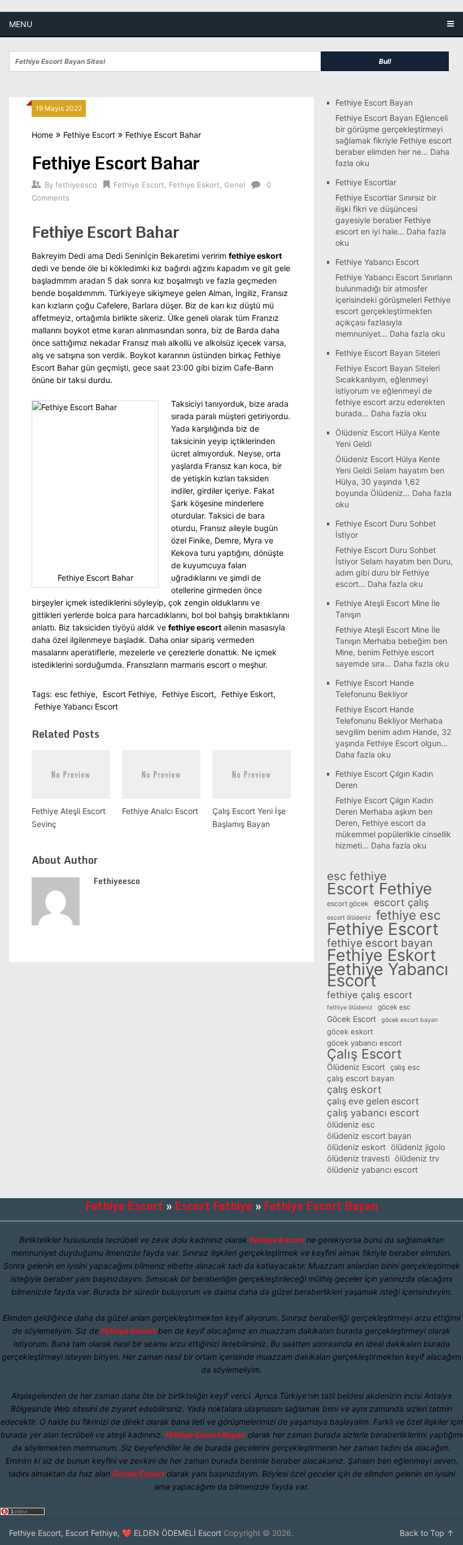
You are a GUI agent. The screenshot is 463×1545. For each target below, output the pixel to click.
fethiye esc (408, 915)
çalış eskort (354, 1089)
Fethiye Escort (89, 135)
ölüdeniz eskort (356, 1147)
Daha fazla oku (417, 333)
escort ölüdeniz (349, 917)
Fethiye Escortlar (365, 182)
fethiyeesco (76, 184)
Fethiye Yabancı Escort (76, 706)
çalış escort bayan (360, 1078)
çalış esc (405, 1067)
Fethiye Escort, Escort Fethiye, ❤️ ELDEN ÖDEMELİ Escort (115, 1533)
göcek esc (394, 1007)
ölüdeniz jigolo (418, 1147)
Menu (20, 24)
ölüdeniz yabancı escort (372, 1170)
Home (42, 135)
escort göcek (348, 903)
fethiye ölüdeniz (350, 1007)
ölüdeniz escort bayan (369, 1136)
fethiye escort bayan (380, 943)
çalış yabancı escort (373, 1113)
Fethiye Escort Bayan (374, 102)
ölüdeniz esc (351, 1125)
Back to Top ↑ (427, 1533)
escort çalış (401, 902)
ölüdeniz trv (417, 1159)
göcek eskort (350, 1031)
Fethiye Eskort (194, 184)
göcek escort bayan (409, 1020)
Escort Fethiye (129, 694)
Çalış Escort (364, 1054)
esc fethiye (75, 694)
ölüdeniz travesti (358, 1159)
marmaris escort (200, 664)
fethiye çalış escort (369, 994)
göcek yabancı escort (364, 1042)
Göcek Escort (351, 1019)
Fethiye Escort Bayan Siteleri (387, 353)
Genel (234, 184)
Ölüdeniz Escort (356, 1067)
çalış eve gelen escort (373, 1101)
